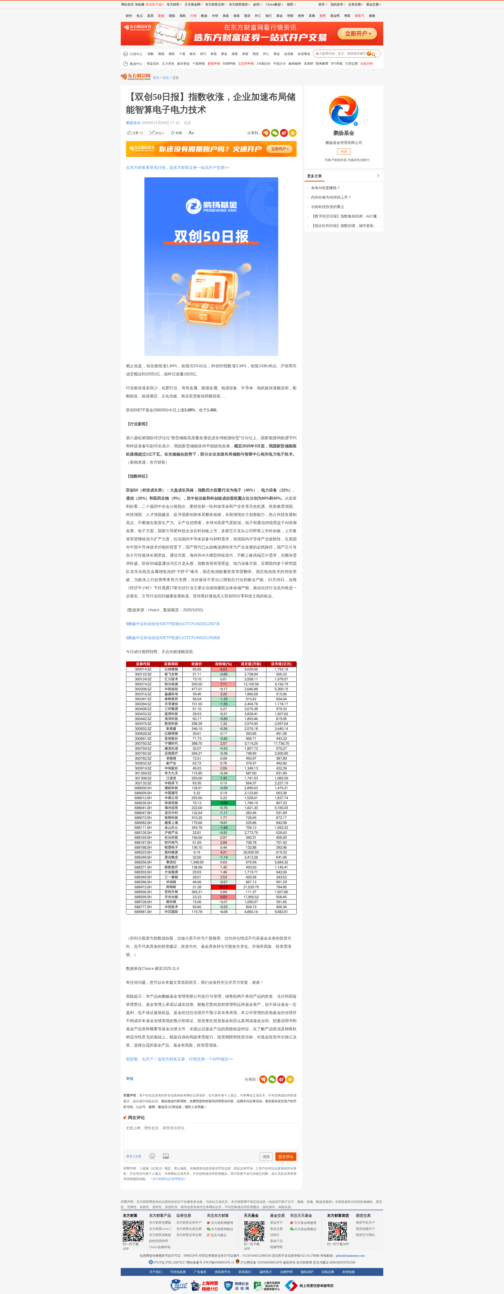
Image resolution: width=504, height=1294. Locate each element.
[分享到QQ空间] (293, 133)
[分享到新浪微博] (284, 133)
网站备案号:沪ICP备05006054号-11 (211, 1262)
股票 (150, 16)
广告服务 (200, 1272)
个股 (182, 54)
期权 (183, 16)
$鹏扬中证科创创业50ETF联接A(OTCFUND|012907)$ (172, 624)
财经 (129, 16)
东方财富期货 (338, 1216)
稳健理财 (276, 1247)
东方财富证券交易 (189, 1235)
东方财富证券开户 (189, 1222)
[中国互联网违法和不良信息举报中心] (309, 1285)
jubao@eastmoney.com (350, 1255)
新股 (161, 16)
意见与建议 (219, 1235)
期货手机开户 (365, 1222)
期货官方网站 (365, 1235)
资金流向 (153, 63)
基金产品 (276, 1241)
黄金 (277, 54)
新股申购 (214, 63)
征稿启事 (328, 1272)
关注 (344, 151)
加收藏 (139, 4)
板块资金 (183, 63)
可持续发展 (178, 1272)
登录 (129, 1156)
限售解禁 (322, 63)
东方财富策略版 (160, 1235)
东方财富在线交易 (189, 1229)
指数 (151, 54)
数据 (204, 16)
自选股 (288, 54)
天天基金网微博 (305, 1223)
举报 (129, 1078)
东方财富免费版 (160, 1222)
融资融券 (294, 63)
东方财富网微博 (222, 1223)
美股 (226, 16)
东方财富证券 (214, 4)
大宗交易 (351, 63)
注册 (137, 1156)
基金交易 (276, 1229)
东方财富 (130, 1216)
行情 (193, 16)
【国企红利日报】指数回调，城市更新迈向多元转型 (346, 226)
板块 (193, 54)
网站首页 (127, 4)
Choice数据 (273, 4)
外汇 (258, 16)
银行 (269, 16)
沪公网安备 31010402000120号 (261, 1262)
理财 (290, 16)
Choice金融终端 (159, 1247)
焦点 (139, 16)
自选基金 (304, 54)
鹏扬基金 (134, 123)
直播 (312, 16)
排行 (203, 54)
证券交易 (354, 4)
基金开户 (276, 1222)
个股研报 (198, 63)
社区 (166, 78)
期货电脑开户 (365, 1229)
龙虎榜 (308, 63)
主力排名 (168, 63)
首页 (156, 78)
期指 (172, 16)
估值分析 (366, 63)
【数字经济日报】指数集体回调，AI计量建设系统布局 (346, 216)
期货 (247, 16)
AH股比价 (263, 63)
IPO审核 (337, 63)
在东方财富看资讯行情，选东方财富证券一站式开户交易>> (177, 167)
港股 (236, 16)
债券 (301, 16)
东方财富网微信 (222, 1229)
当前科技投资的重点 (327, 207)
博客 (347, 16)
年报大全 (279, 63)
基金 (279, 16)
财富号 (359, 16)
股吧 (322, 16)
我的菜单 (336, 4)
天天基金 (251, 1216)
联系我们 (245, 1272)
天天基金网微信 (305, 1229)
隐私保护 (307, 1272)
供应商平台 (222, 1272)
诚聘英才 (265, 1272)
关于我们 (155, 1272)
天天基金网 (192, 4)
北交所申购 (246, 63)
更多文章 (314, 176)
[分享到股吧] (266, 133)
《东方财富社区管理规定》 (168, 1179)
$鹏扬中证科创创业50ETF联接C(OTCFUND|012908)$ (173, 637)
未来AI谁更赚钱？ (325, 188)
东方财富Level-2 (160, 1229)
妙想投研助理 (158, 1241)
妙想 (256, 4)
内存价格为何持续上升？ (331, 197)
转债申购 (229, 63)
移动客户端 (153, 4)
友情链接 (348, 1272)
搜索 (372, 16)
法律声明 (286, 1272)
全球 (215, 16)
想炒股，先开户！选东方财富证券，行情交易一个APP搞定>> (179, 1059)
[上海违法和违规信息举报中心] (267, 1285)
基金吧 (335, 16)
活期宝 (275, 1235)
